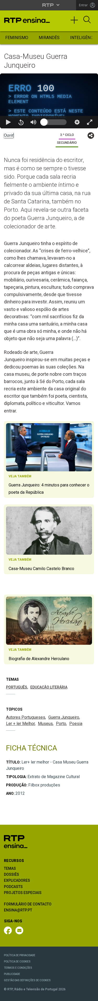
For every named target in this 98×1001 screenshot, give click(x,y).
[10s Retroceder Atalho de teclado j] (21, 995)
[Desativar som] (33, 995)
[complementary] (49, 500)
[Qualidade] (77, 995)
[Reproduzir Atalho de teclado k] (8, 995)
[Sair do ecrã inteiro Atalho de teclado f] (89, 995)
